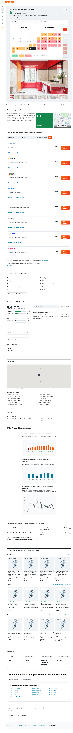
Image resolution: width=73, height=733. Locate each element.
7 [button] (27, 38)
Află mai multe (45, 260)
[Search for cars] (2, 12)
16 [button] (34, 41)
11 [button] (52, 38)
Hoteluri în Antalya (53, 688)
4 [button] (52, 34)
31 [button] (13, 52)
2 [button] (34, 34)
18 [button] (17, 45)
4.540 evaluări (22, 13)
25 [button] (17, 48)
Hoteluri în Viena (14, 690)
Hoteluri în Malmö (53, 694)
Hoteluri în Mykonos (34, 694)
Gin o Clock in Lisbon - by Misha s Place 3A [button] (61, 572)
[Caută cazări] (2, 9)
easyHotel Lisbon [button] (44, 603)
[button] (2, 2)
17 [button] (13, 45)
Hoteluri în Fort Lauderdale (35, 690)
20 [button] (24, 45)
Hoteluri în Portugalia (32, 725)
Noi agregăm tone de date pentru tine (17, 715)
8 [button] (30, 38)
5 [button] (20, 38)
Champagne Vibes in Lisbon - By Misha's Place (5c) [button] (30, 572)
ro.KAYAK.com (9, 725)
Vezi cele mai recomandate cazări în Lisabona (60, 614)
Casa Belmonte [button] (11, 603)
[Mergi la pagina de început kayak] (9, 2)
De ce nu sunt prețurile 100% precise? (17, 718)
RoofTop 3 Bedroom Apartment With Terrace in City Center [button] (15, 632)
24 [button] (13, 48)
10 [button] (13, 41)
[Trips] (2, 23)
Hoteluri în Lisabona (41, 725)
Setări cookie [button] (10, 265)
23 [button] (34, 45)
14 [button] (27, 41)
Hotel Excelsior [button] (58, 603)
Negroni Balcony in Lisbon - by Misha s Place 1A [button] (15, 572)
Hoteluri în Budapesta (15, 692)
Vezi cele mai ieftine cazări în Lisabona (62, 584)
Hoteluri (15, 725)
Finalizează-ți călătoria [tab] (26, 679)
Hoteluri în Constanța (34, 692)
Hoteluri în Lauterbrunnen (16, 696)
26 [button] (20, 48)
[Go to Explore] (2, 16)
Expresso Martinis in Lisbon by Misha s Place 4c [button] (47, 572)
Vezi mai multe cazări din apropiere (62, 554)
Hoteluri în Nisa (52, 690)
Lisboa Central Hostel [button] (29, 603)
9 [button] (34, 38)
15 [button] (30, 41)
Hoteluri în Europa (22, 725)
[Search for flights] (2, 6)
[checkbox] (14, 349)
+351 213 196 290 (14, 17)
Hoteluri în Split (52, 692)
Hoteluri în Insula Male (15, 688)
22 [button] (30, 45)
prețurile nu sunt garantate (42, 708)
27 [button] (24, 48)
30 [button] (34, 48)
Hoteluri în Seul (13, 694)
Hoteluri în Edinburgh (34, 688)
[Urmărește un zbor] (2, 19)
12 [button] (20, 41)
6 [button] (59, 34)
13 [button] (23, 41)
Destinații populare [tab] (13, 679)
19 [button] (20, 45)
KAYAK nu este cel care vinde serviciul (17, 713)
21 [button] (27, 45)
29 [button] (30, 48)
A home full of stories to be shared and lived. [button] (30, 632)
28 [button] (27, 48)
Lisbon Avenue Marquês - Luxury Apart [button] (61, 632)
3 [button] (13, 38)
